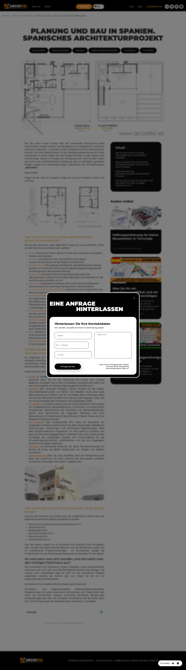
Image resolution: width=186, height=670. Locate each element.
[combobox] (58, 345)
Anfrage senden (67, 366)
